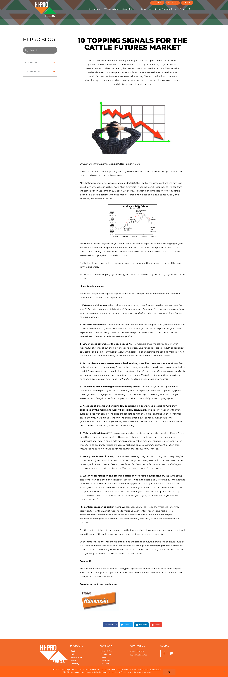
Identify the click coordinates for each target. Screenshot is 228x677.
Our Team (105, 664)
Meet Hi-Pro (106, 651)
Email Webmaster (138, 655)
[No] (224, 671)
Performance (76, 657)
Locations (105, 661)
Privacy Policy (155, 669)
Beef (73, 651)
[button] (94, 9)
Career (104, 657)
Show (73, 661)
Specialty (75, 664)
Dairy (73, 654)
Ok (169, 672)
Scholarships (106, 654)
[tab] (40, 62)
